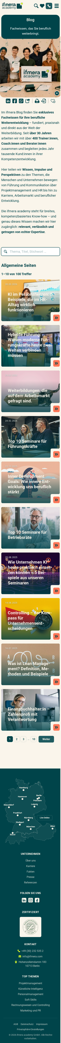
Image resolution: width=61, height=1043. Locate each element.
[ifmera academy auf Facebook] (37, 900)
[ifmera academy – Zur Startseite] (12, 6)
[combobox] (32, 252)
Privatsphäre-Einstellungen (30, 1029)
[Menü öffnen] (57, 6)
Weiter (46, 739)
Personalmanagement (30, 994)
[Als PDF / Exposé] (43, 100)
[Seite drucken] (37, 100)
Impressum (41, 1024)
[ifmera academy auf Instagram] (30, 900)
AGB (16, 1024)
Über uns (31, 860)
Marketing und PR (30, 1010)
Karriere (30, 866)
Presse (30, 877)
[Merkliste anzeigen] (42, 6)
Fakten (30, 871)
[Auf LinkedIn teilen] (8, 100)
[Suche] (36, 6)
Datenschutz (27, 1024)
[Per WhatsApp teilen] (21, 100)
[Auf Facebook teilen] (14, 100)
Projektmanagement (30, 983)
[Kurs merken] (53, 100)
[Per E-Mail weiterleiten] (27, 100)
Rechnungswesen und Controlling (30, 1005)
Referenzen (30, 882)
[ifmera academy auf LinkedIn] (24, 900)
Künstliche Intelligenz (30, 988)
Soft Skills (30, 999)
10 (33, 739)
